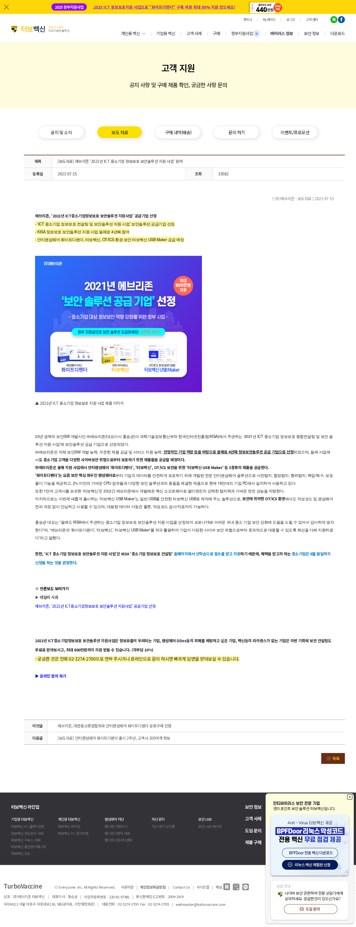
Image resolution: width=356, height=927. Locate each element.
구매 (216, 33)
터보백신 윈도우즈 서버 (27, 833)
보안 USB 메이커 (209, 826)
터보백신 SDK (20, 853)
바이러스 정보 (281, 33)
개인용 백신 (130, 33)
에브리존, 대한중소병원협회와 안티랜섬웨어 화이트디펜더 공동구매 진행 (114, 726)
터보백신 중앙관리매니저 (28, 846)
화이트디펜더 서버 (117, 833)
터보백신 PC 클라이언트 (27, 826)
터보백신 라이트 (69, 826)
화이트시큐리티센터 (118, 840)
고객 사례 (194, 33)
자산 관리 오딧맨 (163, 826)
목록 (336, 758)
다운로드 (337, 33)
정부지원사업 (244, 33)
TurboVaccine (23, 885)
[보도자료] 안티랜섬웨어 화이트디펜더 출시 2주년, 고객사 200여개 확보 (114, 738)
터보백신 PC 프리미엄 (73, 833)
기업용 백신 (165, 33)
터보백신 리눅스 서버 (25, 840)
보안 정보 (311, 33)
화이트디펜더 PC (116, 826)
